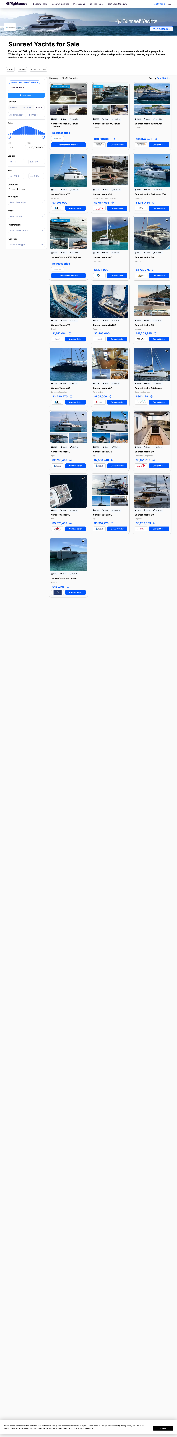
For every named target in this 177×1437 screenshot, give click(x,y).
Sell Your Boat (96, 4)
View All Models (161, 29)
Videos (22, 69)
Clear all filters (17, 87)
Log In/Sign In (159, 4)
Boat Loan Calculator (118, 4)
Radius (39, 107)
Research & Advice (60, 4)
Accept (163, 1428)
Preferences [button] (89, 1428)
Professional (79, 4)
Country (13, 107)
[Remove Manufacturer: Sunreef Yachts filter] (37, 82)
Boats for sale (40, 4)
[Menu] (169, 4)
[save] (83, 87)
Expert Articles (38, 69)
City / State (26, 107)
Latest (10, 69)
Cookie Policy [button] (37, 1428)
